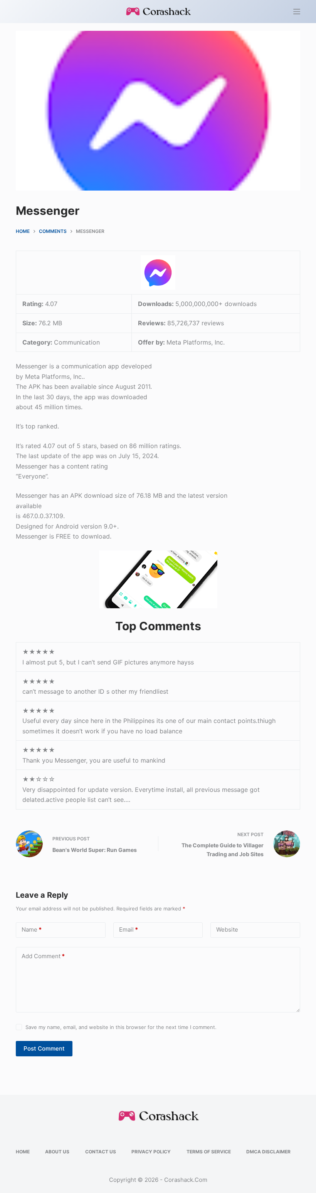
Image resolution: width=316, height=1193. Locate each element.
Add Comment (43, 956)
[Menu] (296, 11)
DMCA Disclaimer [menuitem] (268, 1152)
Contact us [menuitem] (100, 1152)
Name (32, 929)
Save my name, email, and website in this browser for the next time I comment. (121, 1027)
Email (128, 929)
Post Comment (44, 1048)
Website (227, 929)
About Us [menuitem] (57, 1152)
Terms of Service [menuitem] (209, 1152)
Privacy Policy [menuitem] (151, 1152)
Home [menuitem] (23, 1152)
